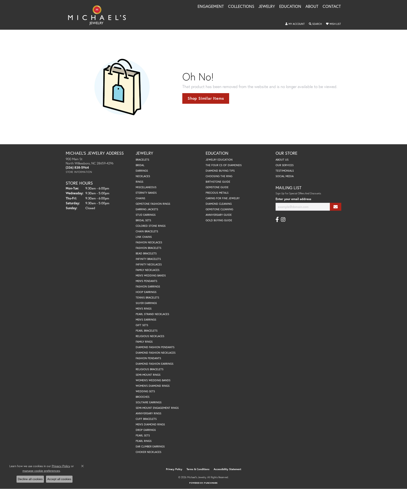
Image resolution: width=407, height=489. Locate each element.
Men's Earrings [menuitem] (146, 319)
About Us (282, 159)
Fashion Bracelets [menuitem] (148, 248)
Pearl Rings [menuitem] (144, 441)
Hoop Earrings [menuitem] (146, 292)
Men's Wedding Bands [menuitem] (151, 275)
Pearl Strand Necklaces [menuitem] (152, 314)
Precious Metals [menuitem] (217, 193)
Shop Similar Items (206, 98)
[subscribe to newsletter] (335, 207)
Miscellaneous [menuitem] (146, 187)
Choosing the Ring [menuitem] (219, 176)
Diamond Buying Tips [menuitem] (220, 170)
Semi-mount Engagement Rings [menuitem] (157, 408)
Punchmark (210, 483)
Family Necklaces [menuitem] (147, 270)
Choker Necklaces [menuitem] (148, 452)
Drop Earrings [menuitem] (146, 430)
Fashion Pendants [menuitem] (148, 358)
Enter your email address (293, 199)
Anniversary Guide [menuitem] (219, 215)
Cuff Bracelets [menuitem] (146, 419)
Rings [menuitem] (139, 182)
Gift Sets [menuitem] (142, 325)
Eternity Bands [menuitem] (146, 193)
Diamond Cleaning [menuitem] (219, 204)
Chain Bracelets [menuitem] (147, 231)
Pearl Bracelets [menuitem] (147, 330)
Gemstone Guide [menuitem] (217, 187)
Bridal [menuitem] (140, 165)
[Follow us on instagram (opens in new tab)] (283, 219)
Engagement (211, 6)
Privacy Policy (174, 469)
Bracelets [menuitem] (142, 159)
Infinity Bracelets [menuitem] (148, 259)
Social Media (285, 176)
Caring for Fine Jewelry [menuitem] (223, 198)
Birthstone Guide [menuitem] (218, 182)
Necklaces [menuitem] (143, 176)
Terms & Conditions (198, 469)
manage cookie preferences (41, 470)
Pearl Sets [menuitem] (143, 435)
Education (290, 6)
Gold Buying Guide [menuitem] (219, 220)
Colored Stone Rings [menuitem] (151, 226)
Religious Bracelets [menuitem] (149, 369)
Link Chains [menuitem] (144, 237)
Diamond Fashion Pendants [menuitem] (155, 347)
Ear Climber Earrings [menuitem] (150, 446)
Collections (241, 6)
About (311, 6)
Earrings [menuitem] (142, 170)
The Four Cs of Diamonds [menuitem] (224, 165)
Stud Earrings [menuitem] (146, 215)
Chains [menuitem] (140, 198)
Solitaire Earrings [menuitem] (149, 402)
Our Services (285, 165)
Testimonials (285, 170)
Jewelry (266, 6)
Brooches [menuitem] (142, 397)
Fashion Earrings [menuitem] (148, 286)
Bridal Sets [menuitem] (143, 220)
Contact (332, 6)
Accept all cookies (59, 479)
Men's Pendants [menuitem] (146, 281)
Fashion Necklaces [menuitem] (149, 242)
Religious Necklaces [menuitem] (150, 336)
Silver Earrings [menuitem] (146, 303)
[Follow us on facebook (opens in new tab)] (277, 219)
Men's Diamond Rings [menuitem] (150, 424)
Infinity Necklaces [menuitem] (149, 264)
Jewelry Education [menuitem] (219, 159)
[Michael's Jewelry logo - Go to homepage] (99, 14)
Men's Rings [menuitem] (144, 308)
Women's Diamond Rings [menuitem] (153, 386)
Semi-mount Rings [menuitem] (148, 375)
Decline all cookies (30, 479)
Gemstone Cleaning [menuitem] (219, 209)
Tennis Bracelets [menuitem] (147, 297)
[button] (295, 24)
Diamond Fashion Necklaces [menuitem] (156, 352)
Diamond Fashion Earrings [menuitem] (154, 364)
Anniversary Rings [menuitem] (148, 413)
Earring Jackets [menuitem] (147, 209)
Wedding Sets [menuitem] (145, 391)
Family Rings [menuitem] (144, 341)
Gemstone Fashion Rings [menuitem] (153, 204)
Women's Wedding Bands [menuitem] (153, 380)
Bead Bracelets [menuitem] (146, 253)
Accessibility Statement (227, 469)
